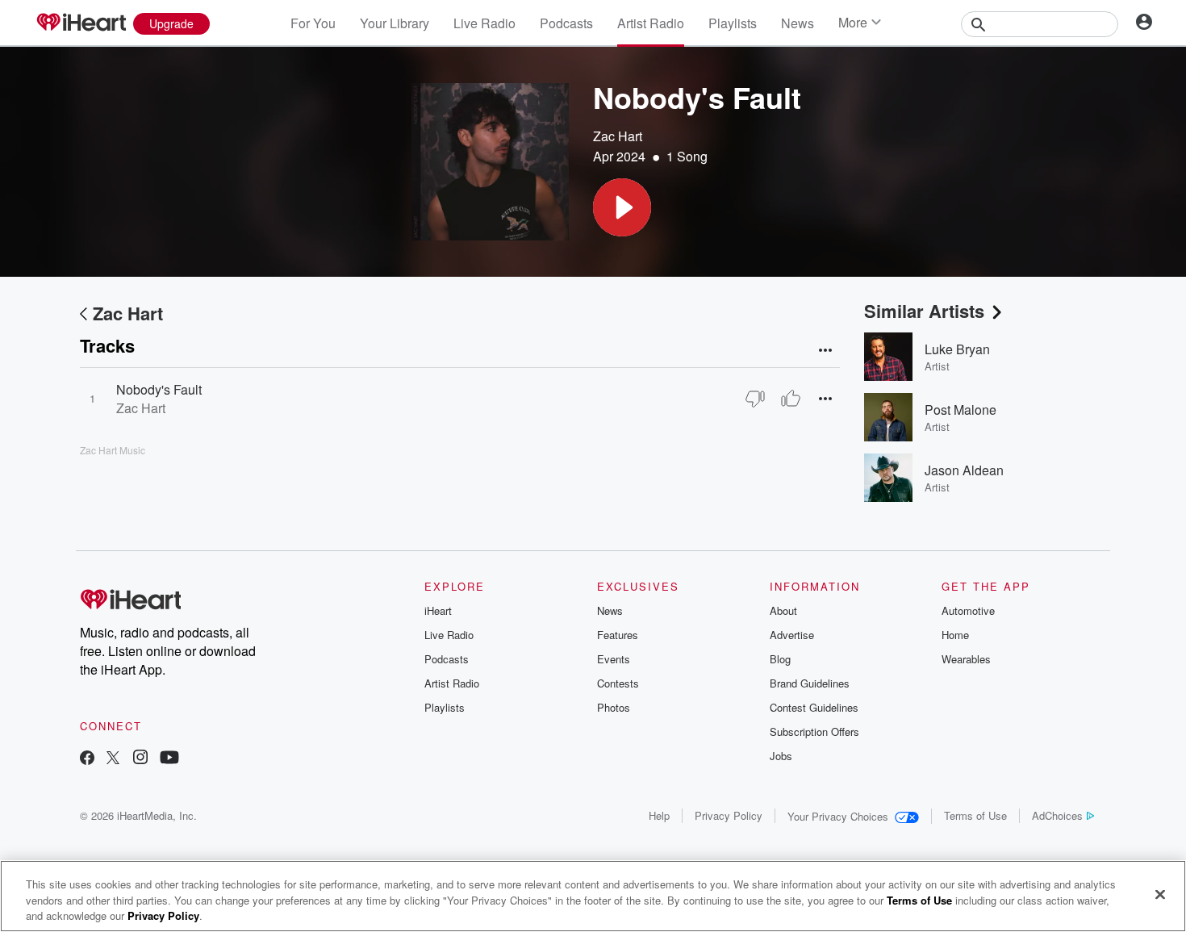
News (797, 23)
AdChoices (1057, 815)
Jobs (781, 755)
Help (659, 815)
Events (613, 659)
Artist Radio (650, 23)
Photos (613, 707)
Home (955, 634)
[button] (622, 207)
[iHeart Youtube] (169, 759)
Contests (618, 683)
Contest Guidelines (814, 707)
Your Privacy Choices (837, 816)
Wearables (966, 659)
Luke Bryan (957, 349)
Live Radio (484, 23)
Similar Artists (924, 311)
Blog (780, 659)
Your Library (394, 23)
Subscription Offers (814, 731)
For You (313, 23)
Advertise (792, 634)
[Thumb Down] (755, 398)
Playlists (732, 23)
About (783, 610)
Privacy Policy (728, 815)
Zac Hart (617, 136)
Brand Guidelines (810, 683)
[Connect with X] (112, 759)
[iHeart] (80, 23)
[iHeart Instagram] (140, 759)
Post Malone (960, 409)
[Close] (1160, 894)
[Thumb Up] (790, 398)
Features (617, 634)
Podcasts (566, 23)
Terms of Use (975, 815)
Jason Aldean (964, 470)
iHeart (438, 610)
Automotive (968, 610)
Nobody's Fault (159, 389)
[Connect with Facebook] (87, 759)
